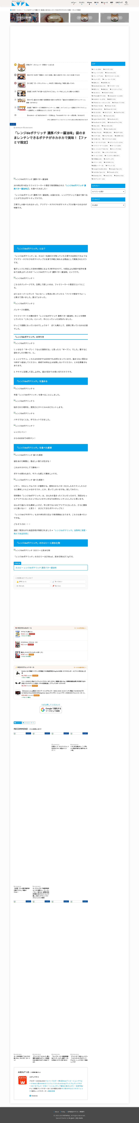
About (57, 1112)
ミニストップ (117, 89)
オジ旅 (63, 1088)
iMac (96, 126)
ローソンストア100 (100, 149)
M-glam (71, 1118)
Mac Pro (97, 129)
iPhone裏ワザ (99, 96)
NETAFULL (66, 1115)
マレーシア (98, 76)
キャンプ (116, 149)
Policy (63, 1112)
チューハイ (98, 73)
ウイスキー (114, 86)
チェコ (96, 79)
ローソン (116, 146)
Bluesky (97, 175)
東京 (96, 89)
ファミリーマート (29, 723)
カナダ (109, 69)
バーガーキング (99, 142)
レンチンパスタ (110, 152)
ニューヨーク (109, 79)
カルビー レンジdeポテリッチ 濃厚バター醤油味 (36, 567)
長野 (96, 83)
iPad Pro (120, 112)
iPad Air (97, 116)
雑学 (112, 99)
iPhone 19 (111, 106)
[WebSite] (33, 1096)
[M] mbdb (79, 1118)
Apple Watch (99, 119)
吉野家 (119, 136)
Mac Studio (111, 129)
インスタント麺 (112, 156)
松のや (119, 132)
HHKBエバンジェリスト (49, 1083)
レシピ (96, 152)
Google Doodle (100, 169)
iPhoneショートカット (101, 102)
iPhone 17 (119, 102)
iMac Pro (97, 132)
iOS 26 (97, 112)
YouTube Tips (99, 172)
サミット (111, 165)
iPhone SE (111, 109)
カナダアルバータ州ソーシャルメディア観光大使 (49, 1086)
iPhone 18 (98, 106)
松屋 (108, 132)
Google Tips (116, 169)
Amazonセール (116, 96)
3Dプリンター (99, 179)
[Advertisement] (51, 44)
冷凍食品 (97, 159)
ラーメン (97, 156)
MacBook (113, 119)
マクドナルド (110, 139)
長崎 (105, 89)
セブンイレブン (116, 142)
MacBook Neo (99, 86)
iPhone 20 (97, 109)
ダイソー (97, 162)
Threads (113, 172)
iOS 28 (96, 93)
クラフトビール (113, 76)
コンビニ (19, 10)
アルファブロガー (51, 1081)
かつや (96, 136)
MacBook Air (99, 122)
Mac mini (107, 126)
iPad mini (110, 116)
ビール (97, 69)
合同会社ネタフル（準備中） (76, 1112)
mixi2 (108, 175)
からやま (108, 136)
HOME (13, 10)
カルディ (110, 159)
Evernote (111, 73)
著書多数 (51, 1091)
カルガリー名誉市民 (75, 1086)
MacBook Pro (115, 122)
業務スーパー (98, 165)
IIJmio (120, 175)
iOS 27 (108, 112)
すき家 (96, 139)
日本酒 (106, 83)
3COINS (110, 162)
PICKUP (108, 93)
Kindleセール (99, 99)
